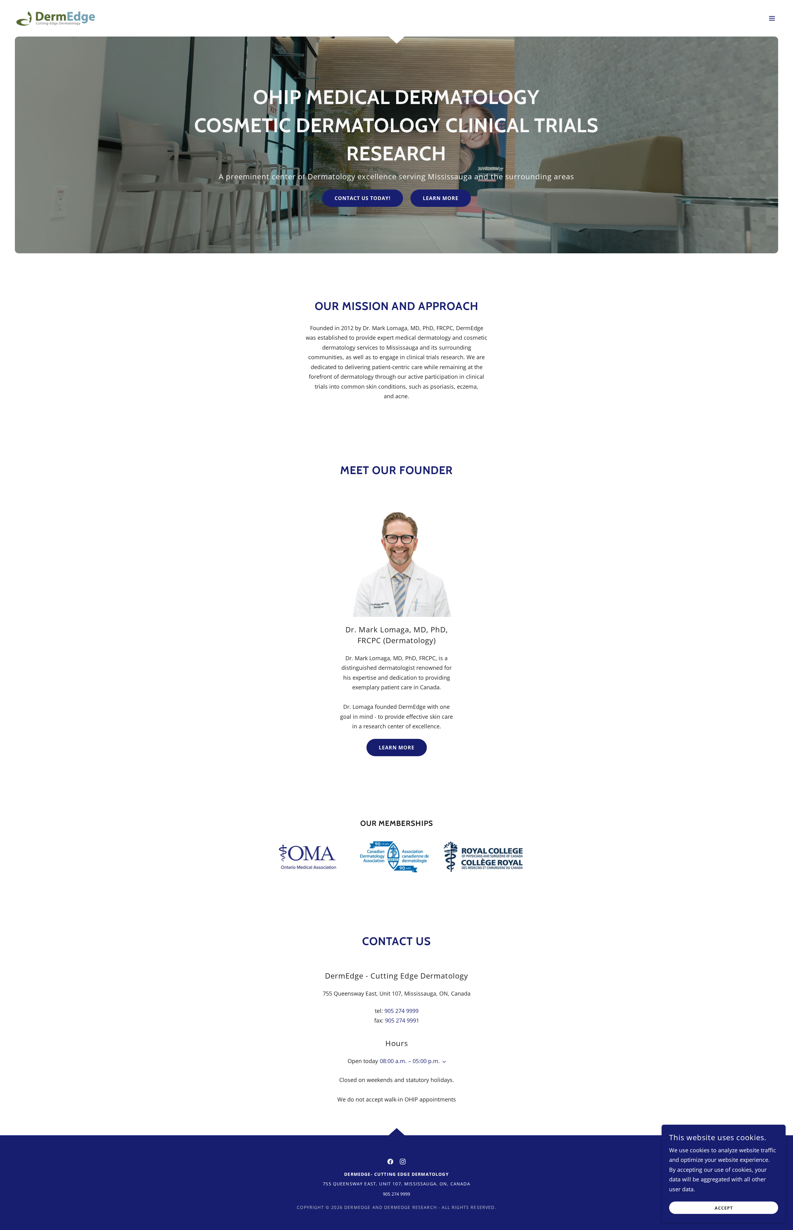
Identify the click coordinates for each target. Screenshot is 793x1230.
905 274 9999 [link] (401, 1010)
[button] (772, 18)
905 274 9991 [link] (402, 1020)
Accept (724, 1208)
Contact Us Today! (363, 198)
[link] (55, 17)
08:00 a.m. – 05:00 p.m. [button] (410, 1061)
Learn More (440, 198)
